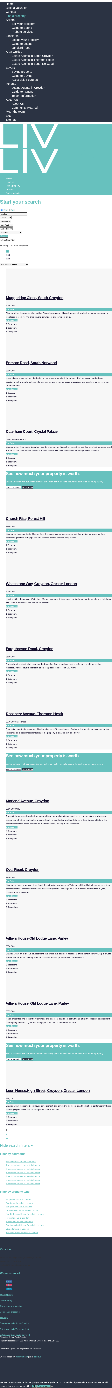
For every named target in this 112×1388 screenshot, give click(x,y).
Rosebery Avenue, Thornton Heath (34, 714)
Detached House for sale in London (22, 1210)
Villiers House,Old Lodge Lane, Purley (37, 938)
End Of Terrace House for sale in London (25, 1214)
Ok (34, 1386)
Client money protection (11, 1306)
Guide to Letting (22, 43)
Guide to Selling (22, 27)
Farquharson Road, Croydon (29, 649)
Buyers (10, 67)
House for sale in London (17, 1218)
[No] (52, 1386)
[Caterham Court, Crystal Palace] (28, 423)
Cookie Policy (6, 1300)
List (7, 251)
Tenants (11, 83)
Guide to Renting (23, 91)
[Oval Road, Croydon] (28, 861)
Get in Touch (27, 487)
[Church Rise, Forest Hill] (28, 510)
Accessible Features (25, 79)
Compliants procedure (10, 1312)
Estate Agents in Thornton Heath (33, 59)
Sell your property (23, 23)
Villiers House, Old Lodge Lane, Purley (37, 1003)
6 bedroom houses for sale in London (23, 1183)
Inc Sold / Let (9, 240)
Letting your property (25, 39)
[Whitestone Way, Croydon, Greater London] (28, 575)
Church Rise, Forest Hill (25, 518)
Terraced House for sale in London (22, 1232)
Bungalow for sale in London (19, 1207)
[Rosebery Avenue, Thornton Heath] (28, 706)
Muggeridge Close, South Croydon (34, 298)
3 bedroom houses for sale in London (23, 1172)
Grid (8, 255)
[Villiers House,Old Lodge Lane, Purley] (28, 930)
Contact (11, 11)
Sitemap (11, 119)
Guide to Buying (22, 75)
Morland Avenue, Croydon (27, 801)
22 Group (37, 1357)
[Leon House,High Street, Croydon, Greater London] (28, 1082)
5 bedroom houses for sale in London (23, 1180)
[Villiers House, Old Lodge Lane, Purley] (28, 995)
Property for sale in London (18, 1199)
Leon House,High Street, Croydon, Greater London (48, 1090)
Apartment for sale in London (19, 1203)
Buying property (22, 71)
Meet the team (15, 111)
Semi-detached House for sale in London (25, 1225)
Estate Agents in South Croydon (32, 55)
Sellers (10, 19)
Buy (5, 210)
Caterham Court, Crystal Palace (31, 431)
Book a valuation (16, 7)
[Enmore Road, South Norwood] (28, 355)
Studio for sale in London (17, 1229)
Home (10, 3)
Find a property (16, 15)
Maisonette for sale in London (19, 1221)
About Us (12, 99)
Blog (9, 115)
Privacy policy (6, 1294)
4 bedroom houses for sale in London (23, 1176)
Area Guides (14, 51)
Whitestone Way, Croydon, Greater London (41, 584)
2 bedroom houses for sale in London (23, 1169)
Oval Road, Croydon (22, 869)
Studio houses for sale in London (21, 1161)
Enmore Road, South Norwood (31, 363)
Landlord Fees (21, 47)
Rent (12, 210)
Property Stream (21, 1357)
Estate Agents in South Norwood (33, 63)
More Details (12, 320)
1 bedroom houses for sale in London (23, 1165)
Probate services (22, 31)
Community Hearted (25, 107)
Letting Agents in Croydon (28, 87)
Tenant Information (24, 95)
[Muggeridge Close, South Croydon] (28, 290)
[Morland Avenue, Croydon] (28, 793)
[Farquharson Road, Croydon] (28, 641)
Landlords (12, 35)
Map (8, 259)
